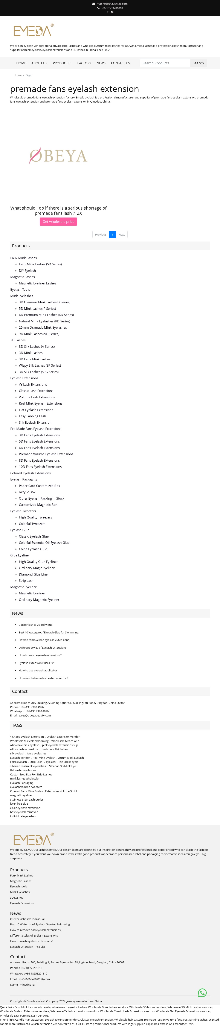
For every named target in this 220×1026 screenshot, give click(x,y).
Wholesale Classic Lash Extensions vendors (127, 1011)
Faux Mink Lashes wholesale (32, 1007)
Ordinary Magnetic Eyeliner (39, 599)
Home (21, 63)
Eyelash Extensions (24, 378)
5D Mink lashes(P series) (37, 308)
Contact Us (120, 63)
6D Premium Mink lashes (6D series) (46, 315)
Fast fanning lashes (195, 1019)
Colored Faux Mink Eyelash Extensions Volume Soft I (43, 791)
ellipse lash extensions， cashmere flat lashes (39, 749)
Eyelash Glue (19, 530)
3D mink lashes (31, 353)
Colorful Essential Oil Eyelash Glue (44, 542)
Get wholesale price (58, 221)
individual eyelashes (23, 816)
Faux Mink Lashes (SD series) (40, 264)
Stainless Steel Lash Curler (26, 799)
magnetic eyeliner (21, 795)
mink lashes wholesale (24, 778)
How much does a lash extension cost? (43, 678)
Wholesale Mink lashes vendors (108, 1007)
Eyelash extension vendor (45, 1024)
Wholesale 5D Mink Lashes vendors (190, 1007)
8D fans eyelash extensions (39, 460)
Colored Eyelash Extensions (30, 473)
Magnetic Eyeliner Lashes (37, 283)
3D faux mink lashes (34, 359)
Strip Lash (26, 580)
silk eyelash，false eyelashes (28, 753)
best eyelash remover (24, 812)
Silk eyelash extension (35, 422)
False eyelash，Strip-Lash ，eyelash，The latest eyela (44, 762)
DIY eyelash (27, 270)
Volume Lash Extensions (37, 397)
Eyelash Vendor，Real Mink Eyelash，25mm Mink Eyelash (47, 758)
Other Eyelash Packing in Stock (41, 498)
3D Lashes (18, 340)
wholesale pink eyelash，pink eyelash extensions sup (44, 745)
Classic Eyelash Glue (34, 536)
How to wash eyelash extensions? (40, 655)
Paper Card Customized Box (39, 486)
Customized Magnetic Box (38, 504)
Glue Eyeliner (20, 555)
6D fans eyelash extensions (39, 448)
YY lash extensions (33, 384)
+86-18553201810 (112, 8)
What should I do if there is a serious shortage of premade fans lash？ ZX (58, 210)
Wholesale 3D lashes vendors (147, 1007)
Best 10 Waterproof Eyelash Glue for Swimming (48, 632)
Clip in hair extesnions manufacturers (169, 1024)
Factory (84, 63)
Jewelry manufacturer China (84, 1001)
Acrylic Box (27, 492)
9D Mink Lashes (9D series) (39, 334)
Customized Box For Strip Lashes (31, 774)
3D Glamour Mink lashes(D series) (44, 302)
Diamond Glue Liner (34, 574)
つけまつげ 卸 (72, 1024)
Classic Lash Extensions (36, 390)
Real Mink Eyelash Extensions (40, 403)
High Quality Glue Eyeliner (38, 561)
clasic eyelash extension (25, 808)
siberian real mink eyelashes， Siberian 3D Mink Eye (43, 766)
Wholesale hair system (128, 1019)
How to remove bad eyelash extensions (44, 640)
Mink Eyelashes (21, 296)
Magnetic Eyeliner (23, 587)
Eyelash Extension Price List (36, 663)
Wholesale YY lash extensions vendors (74, 1011)
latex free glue (19, 803)
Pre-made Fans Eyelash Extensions (35, 428)
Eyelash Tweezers (23, 511)
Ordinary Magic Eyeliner (37, 568)
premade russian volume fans (163, 1019)
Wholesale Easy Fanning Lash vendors (24, 1015)
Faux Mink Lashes (23, 258)
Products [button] (61, 63)
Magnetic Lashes (22, 277)
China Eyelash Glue (33, 549)
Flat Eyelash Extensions (36, 410)
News (101, 63)
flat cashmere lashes (23, 770)
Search (198, 63)
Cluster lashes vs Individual (36, 625)
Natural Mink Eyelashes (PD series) (44, 321)
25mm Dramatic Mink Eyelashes (43, 327)
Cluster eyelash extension (96, 1019)
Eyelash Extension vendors (62, 1019)
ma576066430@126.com (112, 4)
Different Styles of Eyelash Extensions (42, 648)
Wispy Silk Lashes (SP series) (40, 365)
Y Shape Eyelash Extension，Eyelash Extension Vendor (45, 737)
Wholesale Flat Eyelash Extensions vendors (183, 1011)
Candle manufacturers (29, 1019)
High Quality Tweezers (35, 517)
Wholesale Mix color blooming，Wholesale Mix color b (44, 741)
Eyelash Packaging (23, 479)
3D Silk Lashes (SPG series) (38, 372)
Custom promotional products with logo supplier (113, 1024)
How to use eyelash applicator (38, 670)
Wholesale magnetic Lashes (69, 1007)
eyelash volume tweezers (26, 787)
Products (21, 246)
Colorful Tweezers (32, 523)
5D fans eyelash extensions (39, 441)
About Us (39, 63)
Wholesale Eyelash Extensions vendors (24, 1011)
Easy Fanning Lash (32, 416)
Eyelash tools (20, 289)
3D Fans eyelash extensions (39, 435)
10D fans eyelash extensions (40, 466)
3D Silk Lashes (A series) (37, 346)
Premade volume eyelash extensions (46, 454)
